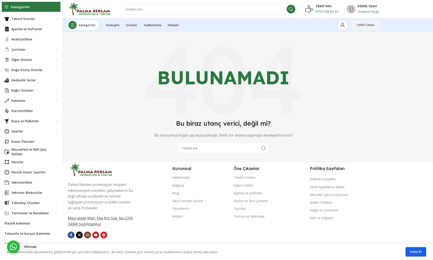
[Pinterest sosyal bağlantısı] (103, 235)
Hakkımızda (180, 177)
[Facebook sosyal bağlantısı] (71, 235)
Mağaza (178, 185)
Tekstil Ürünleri (244, 177)
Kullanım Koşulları (323, 179)
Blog (175, 193)
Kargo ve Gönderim (324, 210)
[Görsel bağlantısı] (91, 169)
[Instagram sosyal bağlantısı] (87, 235)
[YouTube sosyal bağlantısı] (95, 235)
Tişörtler (240, 208)
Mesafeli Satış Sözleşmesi (329, 194)
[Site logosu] (90, 8)
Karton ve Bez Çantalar (251, 201)
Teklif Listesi (365, 25)
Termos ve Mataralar (249, 216)
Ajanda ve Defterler (248, 193)
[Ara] (291, 9)
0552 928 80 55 (326, 11)
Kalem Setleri (243, 185)
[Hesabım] (342, 25)
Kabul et (416, 252)
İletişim (177, 216)
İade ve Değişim (321, 218)
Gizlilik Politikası (321, 202)
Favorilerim (180, 208)
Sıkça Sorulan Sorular (187, 201)
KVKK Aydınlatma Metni (327, 187)
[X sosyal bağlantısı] (79, 235)
